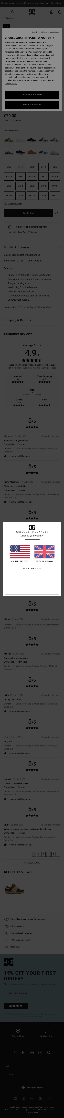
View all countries (32, 568)
